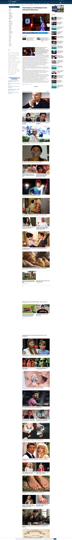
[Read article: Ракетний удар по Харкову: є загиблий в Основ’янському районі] (54, 62)
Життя (30, 3)
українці (15, 72)
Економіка (24, 3)
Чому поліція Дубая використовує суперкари (60, 32)
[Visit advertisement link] (58, 8)
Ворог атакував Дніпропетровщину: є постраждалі (60, 18)
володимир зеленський (15, 58)
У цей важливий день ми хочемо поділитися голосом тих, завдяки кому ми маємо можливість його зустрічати (31, 39)
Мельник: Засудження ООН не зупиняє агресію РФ (60, 28)
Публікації (13, 3)
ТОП (9, 42)
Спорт (37, 3)
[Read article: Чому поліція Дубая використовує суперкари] (54, 33)
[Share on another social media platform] (49, 33)
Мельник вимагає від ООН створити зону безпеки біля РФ (60, 42)
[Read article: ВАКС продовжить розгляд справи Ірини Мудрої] (54, 86)
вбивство (9, 58)
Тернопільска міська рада (12, 55)
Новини (10, 3)
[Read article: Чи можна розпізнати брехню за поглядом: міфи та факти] (54, 52)
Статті (10, 39)
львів (16, 65)
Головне (10, 15)
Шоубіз (44, 3)
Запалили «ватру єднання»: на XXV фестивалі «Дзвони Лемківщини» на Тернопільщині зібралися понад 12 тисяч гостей (45, 39)
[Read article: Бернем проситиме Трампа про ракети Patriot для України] (54, 47)
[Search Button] (63, 2)
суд (8, 72)
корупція (9, 65)
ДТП (11, 52)
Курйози (47, 3)
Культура (10, 23)
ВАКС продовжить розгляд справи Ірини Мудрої (60, 86)
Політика (20, 3)
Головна (23, 5)
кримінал (13, 65)
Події (17, 3)
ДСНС (9, 52)
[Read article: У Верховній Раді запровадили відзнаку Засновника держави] (54, 57)
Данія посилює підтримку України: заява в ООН (60, 81)
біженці (18, 55)
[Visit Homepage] (13, 1)
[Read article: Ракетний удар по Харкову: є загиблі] (54, 67)
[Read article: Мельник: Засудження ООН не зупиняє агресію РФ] (54, 28)
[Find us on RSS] (12, 0)
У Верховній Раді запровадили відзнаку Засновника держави (60, 56)
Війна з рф (10, 13)
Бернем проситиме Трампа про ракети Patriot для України (60, 47)
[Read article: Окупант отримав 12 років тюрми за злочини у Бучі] (54, 23)
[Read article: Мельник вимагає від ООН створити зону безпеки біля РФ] (54, 42)
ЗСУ (13, 52)
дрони (9, 62)
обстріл (9, 68)
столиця (18, 71)
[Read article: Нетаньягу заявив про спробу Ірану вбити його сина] (54, 72)
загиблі (15, 62)
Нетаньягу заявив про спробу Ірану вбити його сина (60, 71)
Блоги (10, 12)
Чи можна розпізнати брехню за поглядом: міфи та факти (60, 51)
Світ (63, 0)
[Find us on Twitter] (9, 0)
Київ (59, 0)
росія (9, 71)
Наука (10, 26)
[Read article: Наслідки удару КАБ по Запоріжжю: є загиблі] (54, 38)
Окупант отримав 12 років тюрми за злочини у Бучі (60, 23)
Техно (39, 3)
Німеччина (16, 52)
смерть (12, 71)
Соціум (27, 3)
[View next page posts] (36, 44)
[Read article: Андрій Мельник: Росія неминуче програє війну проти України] (54, 77)
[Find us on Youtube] (10, 0)
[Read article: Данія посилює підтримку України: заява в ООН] (54, 81)
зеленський (18, 62)
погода (13, 68)
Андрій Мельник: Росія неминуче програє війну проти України (60, 76)
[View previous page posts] (35, 44)
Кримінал (33, 3)
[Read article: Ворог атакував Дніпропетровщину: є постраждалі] (54, 18)
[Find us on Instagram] (11, 0)
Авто (42, 3)
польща (16, 68)
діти (11, 62)
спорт (15, 71)
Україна (61, 0)
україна (11, 72)
